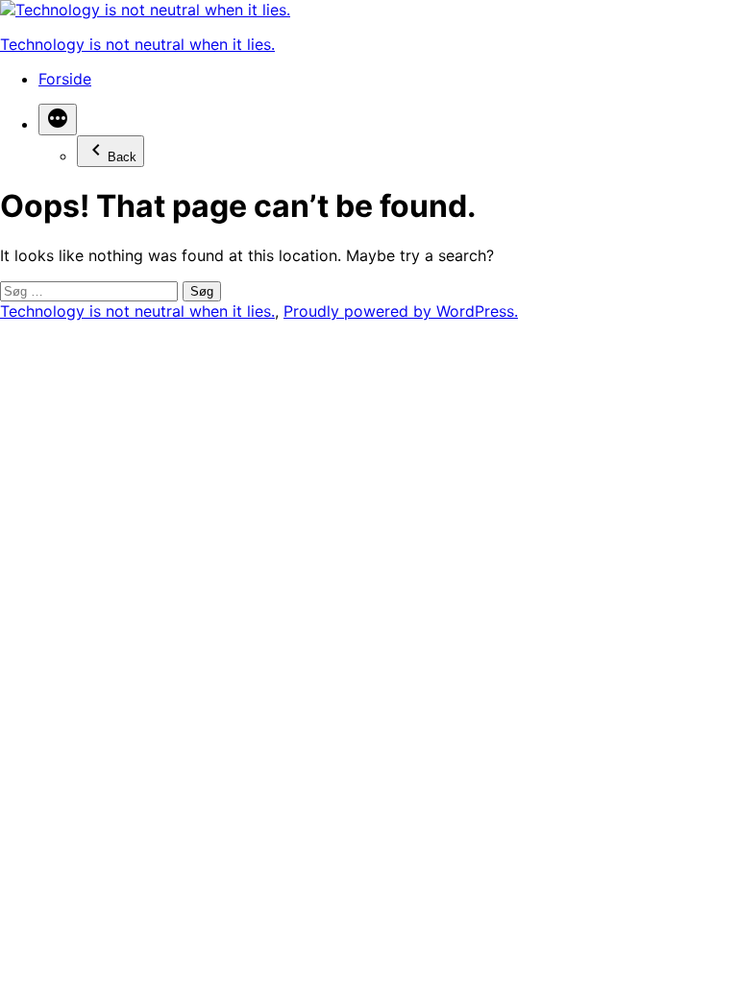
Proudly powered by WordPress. (400, 311)
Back (122, 157)
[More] (57, 119)
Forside (64, 78)
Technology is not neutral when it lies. (137, 44)
